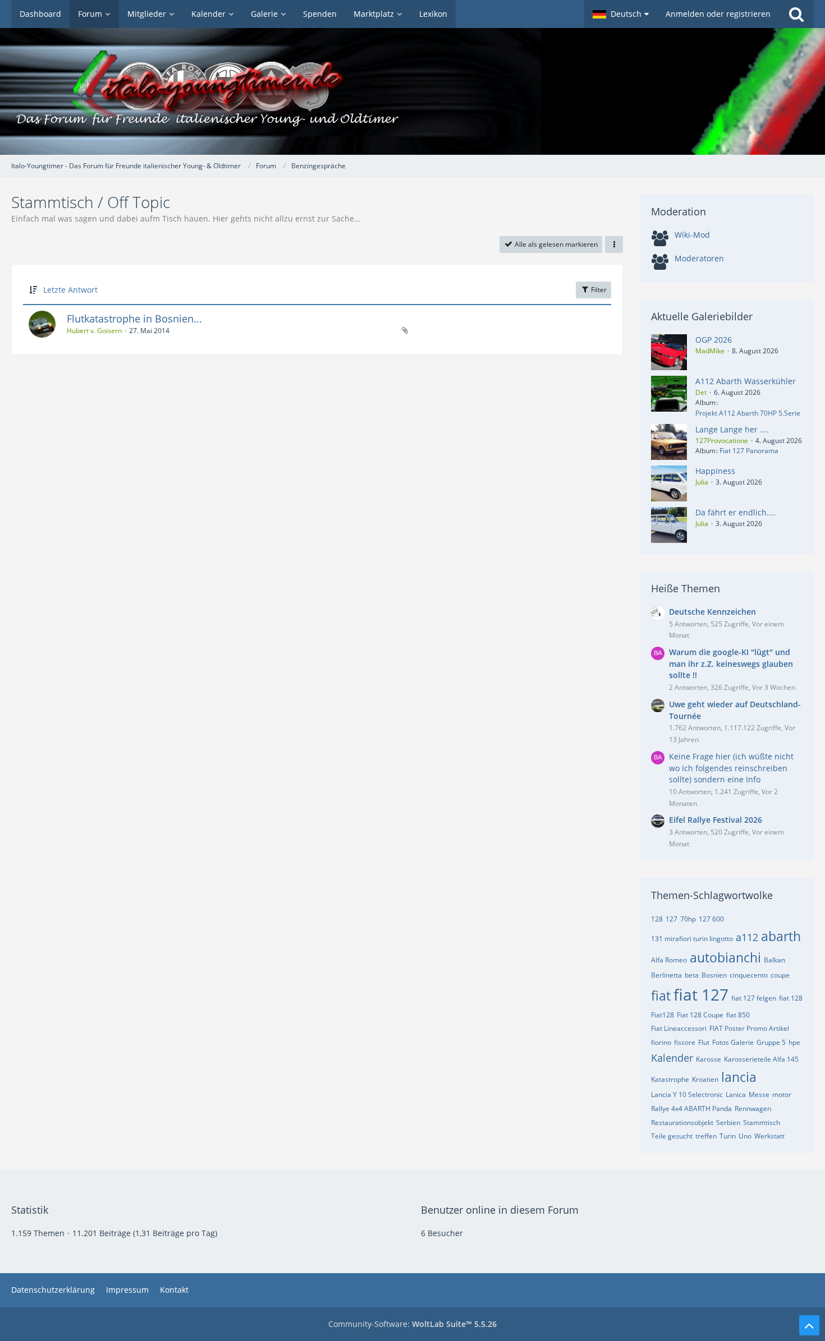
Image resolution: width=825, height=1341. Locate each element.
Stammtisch (761, 1122)
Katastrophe (670, 1079)
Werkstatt (769, 1136)
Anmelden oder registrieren (718, 13)
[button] (620, 14)
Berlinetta (666, 975)
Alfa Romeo (669, 960)
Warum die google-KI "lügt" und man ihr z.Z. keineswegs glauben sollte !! (731, 663)
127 (671, 919)
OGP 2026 (713, 339)
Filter (598, 289)
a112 (747, 937)
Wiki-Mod (692, 234)
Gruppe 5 (771, 1042)
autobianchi (725, 957)
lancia (739, 1077)
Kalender (672, 1057)
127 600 (711, 919)
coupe (780, 975)
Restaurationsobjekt (682, 1122)
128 (657, 919)
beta (692, 975)
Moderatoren (699, 258)
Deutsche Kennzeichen (712, 611)
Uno (745, 1136)
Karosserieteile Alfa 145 (761, 1059)
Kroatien (705, 1079)
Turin (727, 1136)
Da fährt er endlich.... (735, 512)
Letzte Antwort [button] (70, 289)
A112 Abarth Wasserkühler (745, 381)
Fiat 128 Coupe (700, 1015)
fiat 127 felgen (753, 998)
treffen (706, 1136)
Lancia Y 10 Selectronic (687, 1094)
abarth (781, 936)
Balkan (774, 960)
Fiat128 (662, 1015)
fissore (684, 1042)
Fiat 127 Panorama (748, 450)
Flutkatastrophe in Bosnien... (134, 318)
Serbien (728, 1122)
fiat (661, 995)
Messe (759, 1094)
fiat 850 (738, 1015)
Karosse (708, 1059)
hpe (794, 1042)
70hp (688, 919)
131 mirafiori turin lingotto (692, 938)
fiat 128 (791, 998)
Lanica (736, 1094)
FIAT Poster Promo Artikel (749, 1028)
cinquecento (749, 975)
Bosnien (714, 975)
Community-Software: (412, 1324)
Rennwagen (753, 1108)
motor (781, 1094)
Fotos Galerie (733, 1042)
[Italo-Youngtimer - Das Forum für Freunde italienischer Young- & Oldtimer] (412, 91)
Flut (703, 1042)
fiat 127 (700, 994)
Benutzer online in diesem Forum (500, 1209)
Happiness (715, 471)
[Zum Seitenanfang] (809, 1325)
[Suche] (796, 14)
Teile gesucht (672, 1136)
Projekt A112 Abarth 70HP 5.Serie (747, 413)
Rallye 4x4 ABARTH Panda (691, 1108)
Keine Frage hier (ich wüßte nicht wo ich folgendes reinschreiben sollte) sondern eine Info (731, 768)
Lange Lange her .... (732, 429)
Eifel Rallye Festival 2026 (715, 819)
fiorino (661, 1042)
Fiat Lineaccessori (679, 1028)
